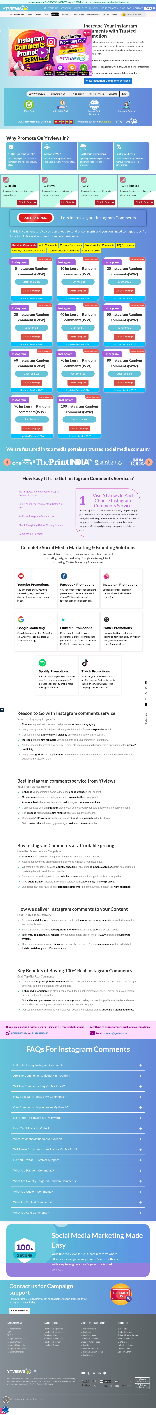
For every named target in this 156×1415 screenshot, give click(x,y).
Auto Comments (48, 245)
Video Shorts (86, 1345)
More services (96, 94)
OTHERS (123, 1323)
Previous (7, 462)
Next (149, 462)
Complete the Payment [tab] (30, 534)
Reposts (106, 14)
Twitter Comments (126, 1338)
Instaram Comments (16, 1345)
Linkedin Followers (126, 1345)
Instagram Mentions (15, 1352)
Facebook (51, 1323)
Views (46, 14)
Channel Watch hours (90, 1342)
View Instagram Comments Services (108, 80)
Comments (55, 14)
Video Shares (87, 1355)
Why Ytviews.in (37, 94)
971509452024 (19, 1033)
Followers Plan (57, 94)
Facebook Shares (51, 1345)
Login (147, 8)
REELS (10, 1335)
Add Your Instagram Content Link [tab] (36, 516)
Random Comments (24, 245)
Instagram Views (14, 1342)
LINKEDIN (122, 1342)
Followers (38, 14)
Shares (114, 14)
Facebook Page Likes (53, 1329)
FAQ (124, 94)
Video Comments (88, 1335)
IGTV (9, 1332)
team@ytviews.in (116, 1033)
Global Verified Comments (99, 245)
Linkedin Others (125, 1352)
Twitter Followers (125, 1332)
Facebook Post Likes (53, 1332)
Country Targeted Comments (28, 250)
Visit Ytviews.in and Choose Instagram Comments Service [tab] (39, 493)
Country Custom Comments (63, 250)
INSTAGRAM (14, 1323)
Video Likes (86, 1332)
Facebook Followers (53, 1342)
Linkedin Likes (124, 1348)
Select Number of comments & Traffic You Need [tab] (40, 506)
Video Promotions (93, 1323)
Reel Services (66, 14)
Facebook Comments (53, 1338)
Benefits (113, 94)
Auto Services (79, 14)
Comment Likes (91, 250)
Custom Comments (71, 245)
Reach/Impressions (93, 14)
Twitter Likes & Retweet (128, 1335)
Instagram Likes (14, 1329)
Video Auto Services (90, 1348)
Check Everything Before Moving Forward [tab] (41, 525)
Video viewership (88, 1329)
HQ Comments (125, 245)
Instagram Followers (16, 1338)
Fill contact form (19, 1310)
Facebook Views (51, 1335)
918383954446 (40, 1033)
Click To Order (26, 202)
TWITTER (122, 1329)
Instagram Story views (17, 1348)
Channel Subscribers (90, 1338)
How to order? (77, 94)
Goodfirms (105, 121)
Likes (30, 14)
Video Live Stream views (92, 1352)
